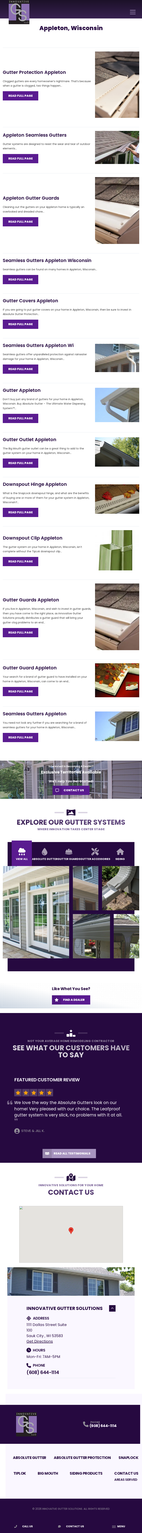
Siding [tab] (120, 859)
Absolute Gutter (29, 1457)
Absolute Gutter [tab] (45, 859)
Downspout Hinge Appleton (35, 484)
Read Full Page (20, 96)
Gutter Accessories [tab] (95, 859)
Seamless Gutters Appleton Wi (38, 345)
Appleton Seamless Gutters (35, 135)
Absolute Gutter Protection (82, 1457)
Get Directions (39, 1341)
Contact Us (74, 790)
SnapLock (128, 1457)
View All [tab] (22, 859)
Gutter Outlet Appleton (29, 439)
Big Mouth (48, 1473)
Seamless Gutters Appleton (35, 714)
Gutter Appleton (22, 390)
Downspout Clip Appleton (32, 538)
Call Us (27, 1526)
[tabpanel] (71, 912)
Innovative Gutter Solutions (64, 1308)
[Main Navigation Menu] (132, 12)
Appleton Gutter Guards (31, 198)
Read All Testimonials (72, 1153)
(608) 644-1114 (42, 1372)
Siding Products (86, 1473)
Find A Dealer (74, 1000)
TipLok (19, 1473)
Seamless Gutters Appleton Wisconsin (47, 260)
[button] (71, 1230)
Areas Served (125, 1479)
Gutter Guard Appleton (30, 668)
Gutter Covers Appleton (30, 300)
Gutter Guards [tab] (69, 859)
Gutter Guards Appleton (31, 600)
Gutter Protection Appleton (34, 72)
